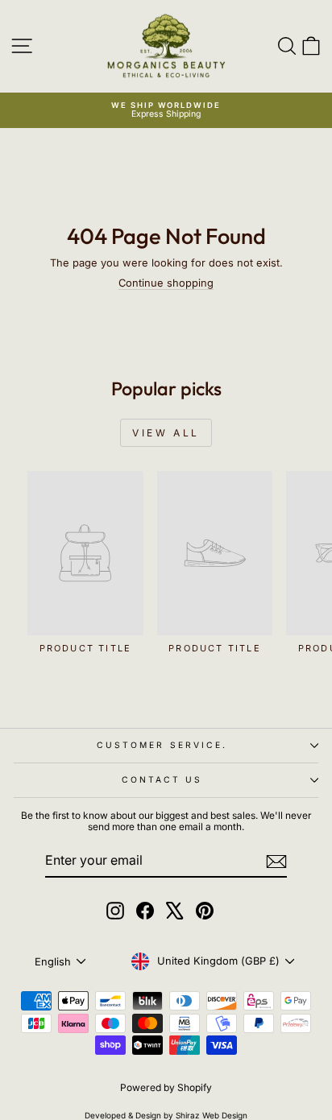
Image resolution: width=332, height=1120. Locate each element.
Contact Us (162, 779)
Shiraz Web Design (211, 1115)
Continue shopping (166, 283)
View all (166, 433)
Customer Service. (162, 745)
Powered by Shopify (166, 1087)
